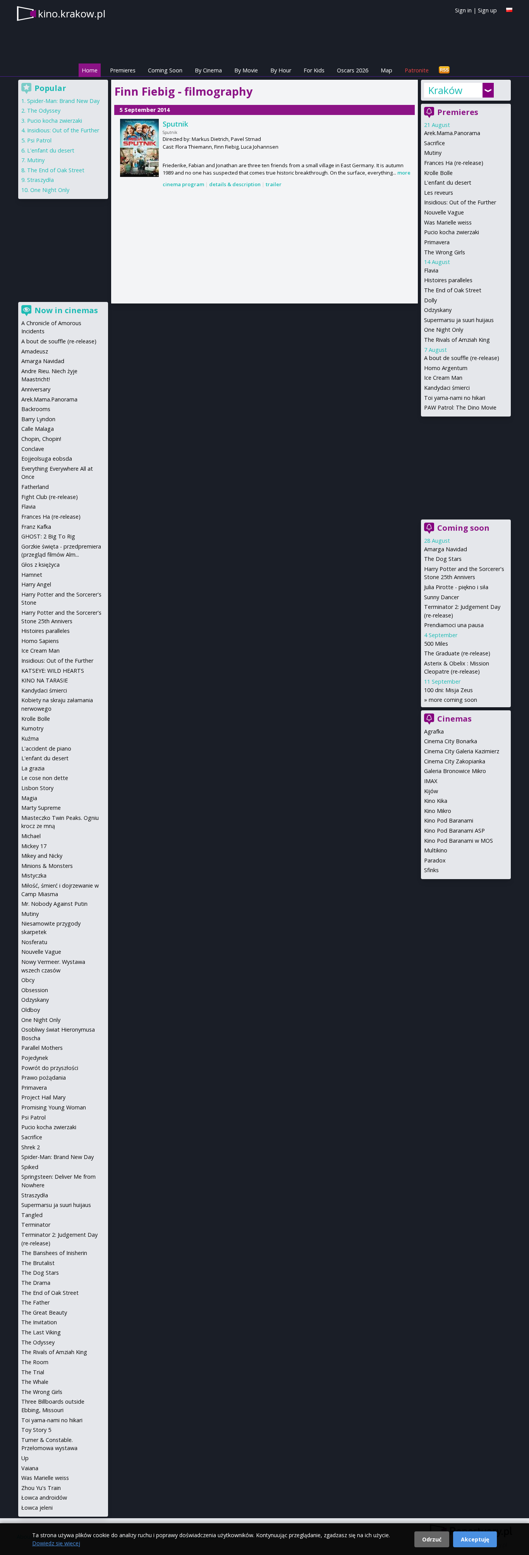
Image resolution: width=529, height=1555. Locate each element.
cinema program (183, 184)
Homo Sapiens (40, 641)
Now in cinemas (66, 310)
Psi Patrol (39, 140)
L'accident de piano (46, 748)
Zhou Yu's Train (41, 1488)
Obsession (34, 990)
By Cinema (208, 70)
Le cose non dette (44, 778)
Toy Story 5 (36, 1429)
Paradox (435, 860)
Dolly (430, 300)
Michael (31, 836)
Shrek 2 (30, 1147)
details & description (235, 184)
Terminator (35, 1224)
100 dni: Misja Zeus (448, 690)
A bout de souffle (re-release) (461, 358)
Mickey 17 (33, 846)
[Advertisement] (264, 246)
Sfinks (431, 870)
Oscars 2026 (352, 70)
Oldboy (30, 1009)
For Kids (314, 70)
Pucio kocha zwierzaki (451, 232)
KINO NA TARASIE (44, 680)
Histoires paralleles (448, 280)
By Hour (280, 70)
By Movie (246, 70)
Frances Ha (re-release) (453, 162)
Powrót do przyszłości (49, 1068)
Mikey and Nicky (41, 855)
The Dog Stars (443, 558)
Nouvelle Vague (444, 212)
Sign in (463, 10)
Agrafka (434, 731)
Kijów (431, 791)
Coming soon (463, 528)
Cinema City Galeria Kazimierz (461, 751)
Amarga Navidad (445, 549)
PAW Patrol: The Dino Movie (460, 407)
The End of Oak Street (452, 290)
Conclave (32, 449)
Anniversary (35, 389)
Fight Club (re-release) (49, 497)
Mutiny (432, 152)
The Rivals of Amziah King (457, 339)
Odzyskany (438, 310)
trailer (274, 184)
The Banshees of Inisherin (54, 1253)
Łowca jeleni (37, 1507)
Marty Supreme (41, 807)
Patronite (417, 70)
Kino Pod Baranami (448, 820)
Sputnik (175, 124)
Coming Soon (165, 70)
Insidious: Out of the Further (460, 202)
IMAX (430, 781)
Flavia (431, 270)
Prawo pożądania (43, 1077)
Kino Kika (435, 800)
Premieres (123, 70)
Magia (29, 798)
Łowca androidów (44, 1497)
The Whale (34, 1381)
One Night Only (443, 329)
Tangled (32, 1215)
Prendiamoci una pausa (454, 625)
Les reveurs (438, 192)
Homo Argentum (445, 368)
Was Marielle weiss (448, 222)
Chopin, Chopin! (41, 438)
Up (25, 1458)
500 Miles (436, 643)
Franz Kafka (36, 526)
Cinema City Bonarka (450, 741)
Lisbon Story (37, 788)
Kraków (445, 90)
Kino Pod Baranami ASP (454, 830)
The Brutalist (38, 1263)
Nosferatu (34, 942)
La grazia (33, 768)
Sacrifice (434, 143)
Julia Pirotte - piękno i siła (456, 587)
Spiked (29, 1167)
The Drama (35, 1282)
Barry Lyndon (38, 419)
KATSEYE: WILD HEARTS (52, 670)
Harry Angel (36, 584)
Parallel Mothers (42, 1047)
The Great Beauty (44, 1312)
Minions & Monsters (47, 865)
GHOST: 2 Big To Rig (48, 536)
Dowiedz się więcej (56, 1543)
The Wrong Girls (444, 252)
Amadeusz (34, 351)
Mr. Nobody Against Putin (54, 903)
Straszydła (40, 179)
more (403, 172)
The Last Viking (41, 1332)
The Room (34, 1362)
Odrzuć (431, 1539)
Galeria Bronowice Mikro (455, 771)
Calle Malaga (37, 428)
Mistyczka (33, 875)
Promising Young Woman (53, 1107)
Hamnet (31, 574)
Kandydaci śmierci (447, 387)
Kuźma (30, 738)
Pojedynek (34, 1057)
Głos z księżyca (40, 564)
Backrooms (35, 409)
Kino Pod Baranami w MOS (458, 840)
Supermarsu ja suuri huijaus (459, 320)
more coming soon (453, 699)
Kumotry (32, 728)
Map (386, 70)
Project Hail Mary (43, 1097)
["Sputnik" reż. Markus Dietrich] (139, 148)
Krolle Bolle (438, 173)
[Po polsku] (509, 10)
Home (90, 70)
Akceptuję (475, 1539)
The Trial (32, 1372)
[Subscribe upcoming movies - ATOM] (444, 70)
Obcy (27, 980)
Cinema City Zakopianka (454, 761)
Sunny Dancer (441, 597)
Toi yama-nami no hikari (454, 397)
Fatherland (35, 486)
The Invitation (39, 1322)
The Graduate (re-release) (457, 653)
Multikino (435, 850)
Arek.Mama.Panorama (452, 133)
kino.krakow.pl (71, 14)
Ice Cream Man (443, 377)
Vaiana (29, 1468)
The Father (35, 1302)
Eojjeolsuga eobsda (46, 458)
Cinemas (454, 718)
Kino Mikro (437, 810)
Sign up (487, 10)
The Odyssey (43, 110)
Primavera (437, 242)
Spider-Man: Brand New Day (63, 101)
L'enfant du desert (447, 182)
